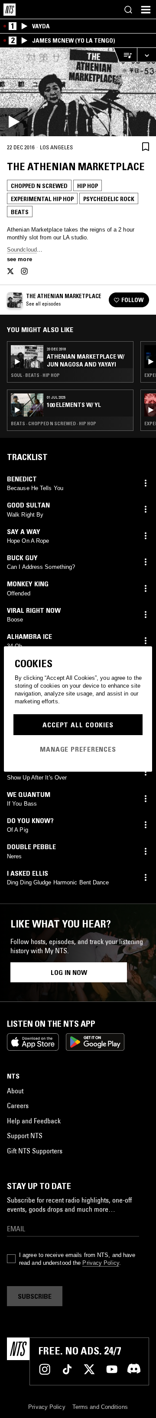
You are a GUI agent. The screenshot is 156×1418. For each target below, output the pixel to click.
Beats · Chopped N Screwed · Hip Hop (53, 423)
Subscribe (35, 1296)
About (15, 1090)
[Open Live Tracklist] (125, 55)
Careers (18, 1105)
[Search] (128, 9)
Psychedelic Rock (108, 199)
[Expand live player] (146, 55)
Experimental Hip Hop (42, 199)
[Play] (78, 92)
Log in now (69, 972)
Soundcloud (22, 249)
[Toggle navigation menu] (146, 10)
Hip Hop (87, 186)
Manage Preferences (78, 749)
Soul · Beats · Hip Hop (35, 375)
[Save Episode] (145, 147)
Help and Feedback (34, 1120)
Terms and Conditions (100, 1407)
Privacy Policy (100, 1263)
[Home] (9, 9)
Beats (20, 212)
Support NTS (24, 1135)
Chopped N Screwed (39, 186)
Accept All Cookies (78, 724)
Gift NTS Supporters (34, 1150)
